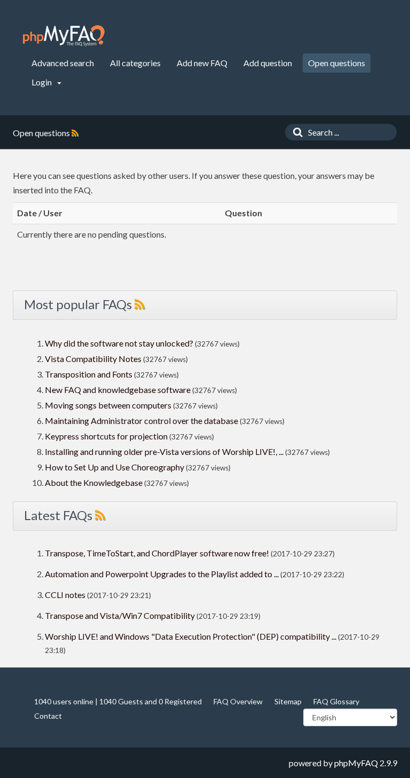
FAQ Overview (238, 701)
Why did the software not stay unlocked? (119, 343)
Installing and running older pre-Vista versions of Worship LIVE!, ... (164, 451)
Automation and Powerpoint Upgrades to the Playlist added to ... (162, 574)
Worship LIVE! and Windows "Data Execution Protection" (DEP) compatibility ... (190, 636)
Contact (48, 715)
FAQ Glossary (336, 701)
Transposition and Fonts (88, 374)
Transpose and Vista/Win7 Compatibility (120, 615)
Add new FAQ (202, 63)
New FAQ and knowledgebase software (118, 389)
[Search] (295, 132)
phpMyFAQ (356, 763)
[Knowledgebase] (64, 35)
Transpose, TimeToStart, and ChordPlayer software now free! (157, 553)
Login (42, 82)
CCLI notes (65, 595)
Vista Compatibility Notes (93, 358)
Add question (267, 63)
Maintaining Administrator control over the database (141, 420)
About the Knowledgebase (94, 482)
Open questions (336, 63)
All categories (135, 63)
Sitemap (288, 701)
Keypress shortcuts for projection (106, 436)
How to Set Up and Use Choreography (114, 467)
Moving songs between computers (108, 405)
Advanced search (62, 63)
